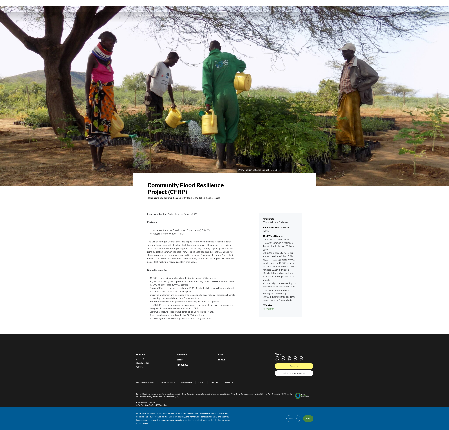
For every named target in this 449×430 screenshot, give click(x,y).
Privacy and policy (168, 382)
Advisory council (143, 363)
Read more (293, 418)
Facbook (277, 358)
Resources (182, 365)
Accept (308, 418)
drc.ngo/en (268, 309)
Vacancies (214, 382)
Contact (201, 382)
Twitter (283, 358)
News (220, 354)
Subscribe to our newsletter (294, 373)
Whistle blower (186, 382)
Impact (221, 359)
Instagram (289, 358)
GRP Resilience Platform (145, 382)
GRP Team (140, 358)
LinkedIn (301, 358)
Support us (294, 366)
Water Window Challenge (176, 15)
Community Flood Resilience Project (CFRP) (211, 15)
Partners (139, 367)
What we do (182, 354)
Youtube (295, 358)
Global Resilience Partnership (149, 15)
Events (180, 359)
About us (140, 354)
